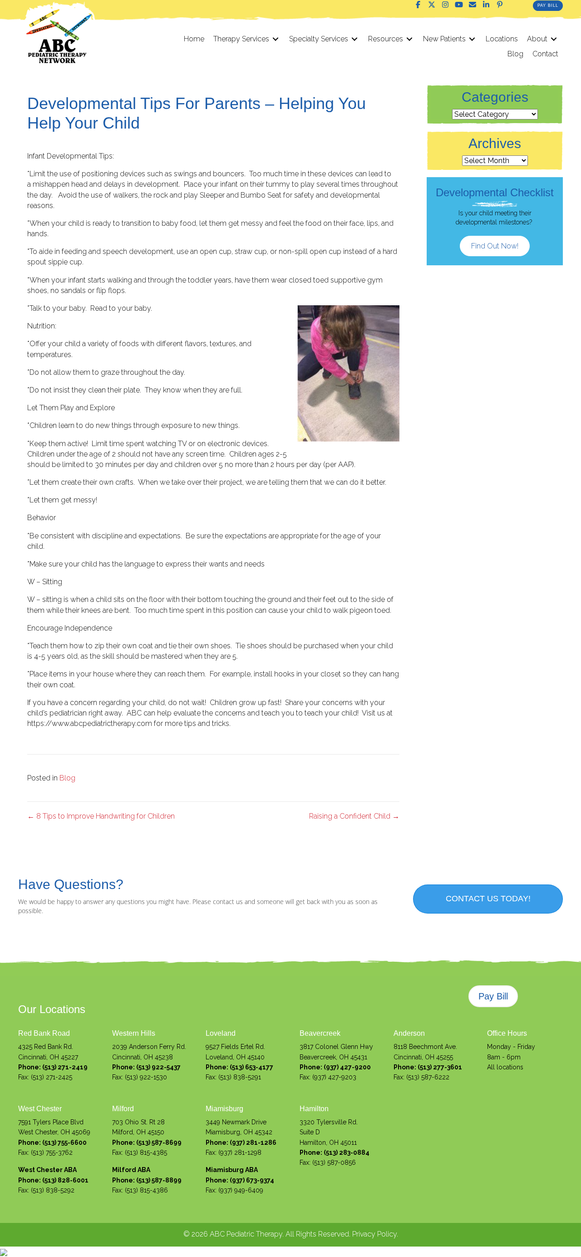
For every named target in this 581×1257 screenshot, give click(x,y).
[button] (418, 4)
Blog (67, 778)
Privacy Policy (374, 1234)
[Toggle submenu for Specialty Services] (354, 39)
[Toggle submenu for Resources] (409, 39)
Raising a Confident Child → (354, 816)
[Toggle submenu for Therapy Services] (275, 39)
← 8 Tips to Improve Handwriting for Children (101, 816)
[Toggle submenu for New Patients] (472, 39)
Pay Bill (547, 5)
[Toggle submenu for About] (553, 39)
